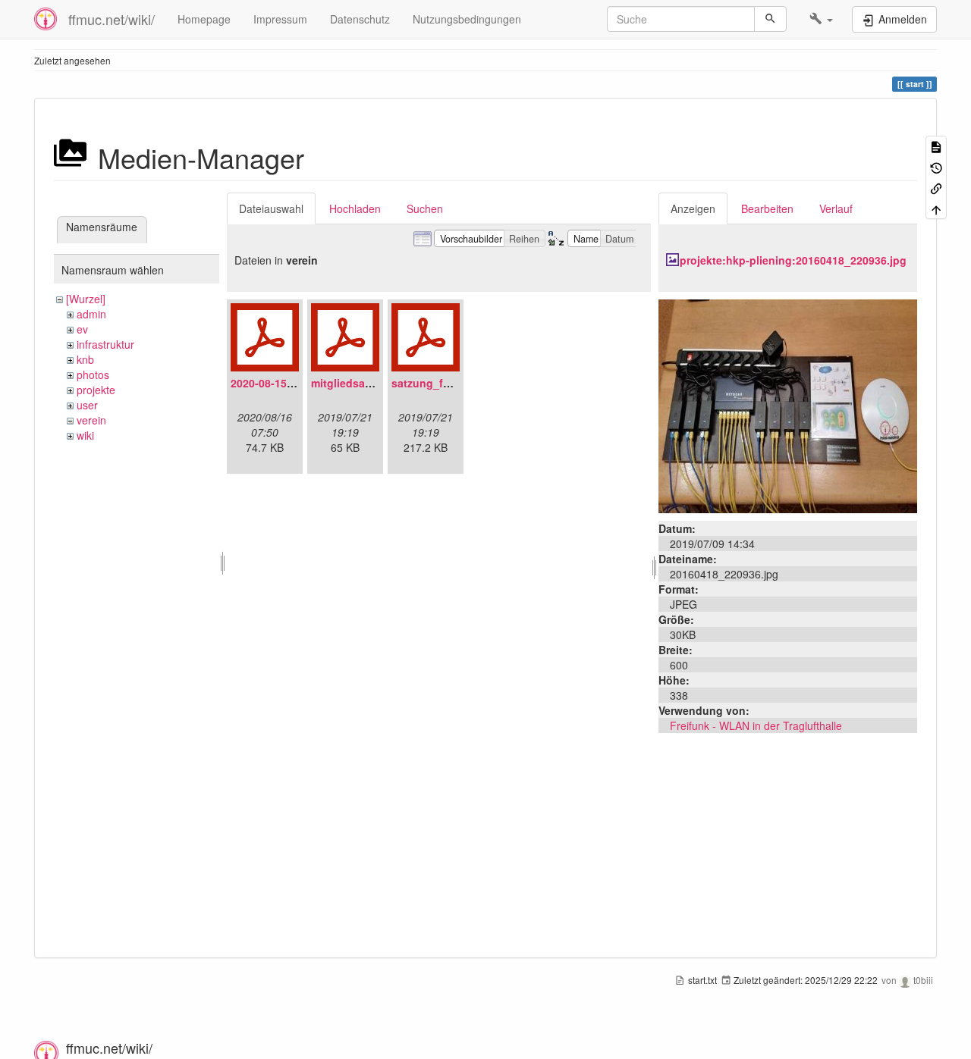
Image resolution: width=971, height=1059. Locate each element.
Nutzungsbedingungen (467, 19)
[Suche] (770, 19)
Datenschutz (360, 19)
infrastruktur (105, 344)
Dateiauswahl (271, 208)
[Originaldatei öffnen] (787, 404)
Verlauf (836, 208)
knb (85, 359)
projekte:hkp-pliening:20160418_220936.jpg (793, 260)
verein (91, 420)
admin (91, 313)
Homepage (204, 19)
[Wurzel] (85, 298)
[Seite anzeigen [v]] (936, 145)
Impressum (280, 19)
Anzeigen (693, 208)
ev (82, 329)
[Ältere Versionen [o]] (936, 166)
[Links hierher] (936, 187)
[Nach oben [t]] (936, 208)
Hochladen (355, 208)
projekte (96, 389)
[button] (821, 19)
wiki (85, 435)
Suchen (425, 208)
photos (93, 374)
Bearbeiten (767, 208)
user (87, 404)
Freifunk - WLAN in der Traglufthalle (756, 725)
